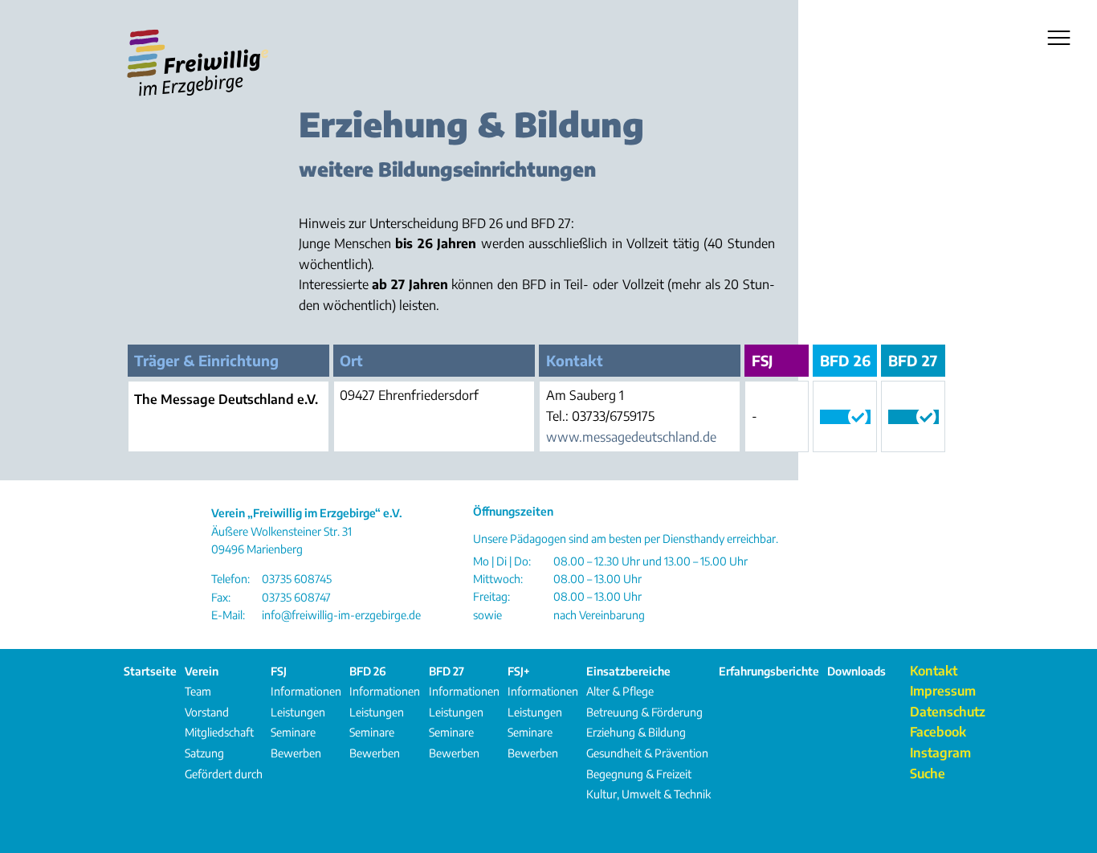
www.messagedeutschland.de (631, 437)
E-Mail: (228, 615)
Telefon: (230, 579)
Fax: (220, 597)
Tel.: (557, 416)
